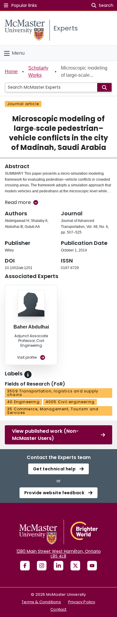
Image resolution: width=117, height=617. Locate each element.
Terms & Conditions (41, 602)
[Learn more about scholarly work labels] (28, 374)
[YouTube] (92, 565)
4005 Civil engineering (70, 401)
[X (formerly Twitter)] (75, 565)
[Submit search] (104, 87)
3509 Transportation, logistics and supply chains (52, 393)
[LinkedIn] (58, 565)
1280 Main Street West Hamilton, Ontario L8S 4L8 (58, 553)
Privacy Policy (81, 602)
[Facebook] (25, 565)
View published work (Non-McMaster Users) (45, 435)
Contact (58, 609)
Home (11, 71)
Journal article (23, 103)
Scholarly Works (38, 71)
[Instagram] (41, 565)
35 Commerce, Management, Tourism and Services (52, 410)
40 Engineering (23, 401)
